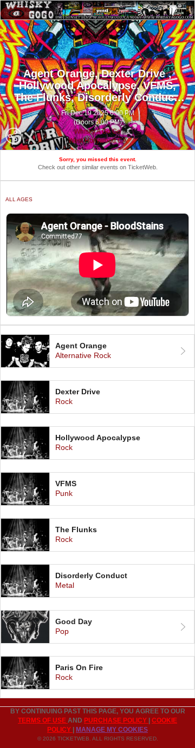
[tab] (97, 351)
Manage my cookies (112, 729)
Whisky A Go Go (97, 131)
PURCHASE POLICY (116, 720)
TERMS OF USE (43, 720)
